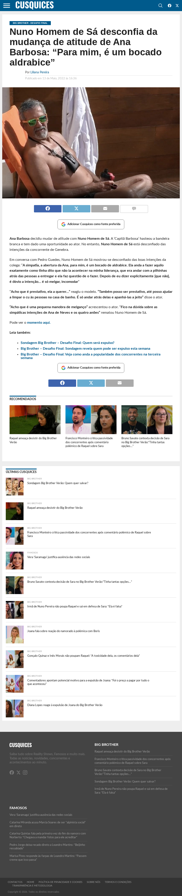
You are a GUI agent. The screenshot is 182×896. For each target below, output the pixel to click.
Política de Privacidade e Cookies (60, 882)
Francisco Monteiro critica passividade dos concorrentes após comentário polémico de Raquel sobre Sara (89, 442)
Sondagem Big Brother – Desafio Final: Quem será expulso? (67, 343)
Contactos (15, 882)
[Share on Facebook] (48, 207)
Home (30, 882)
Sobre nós (93, 882)
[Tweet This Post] (76, 207)
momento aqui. (39, 322)
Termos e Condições (118, 882)
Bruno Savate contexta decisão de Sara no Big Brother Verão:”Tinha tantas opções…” (145, 442)
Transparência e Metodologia (32, 885)
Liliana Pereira (39, 72)
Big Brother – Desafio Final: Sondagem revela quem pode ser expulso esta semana (85, 348)
